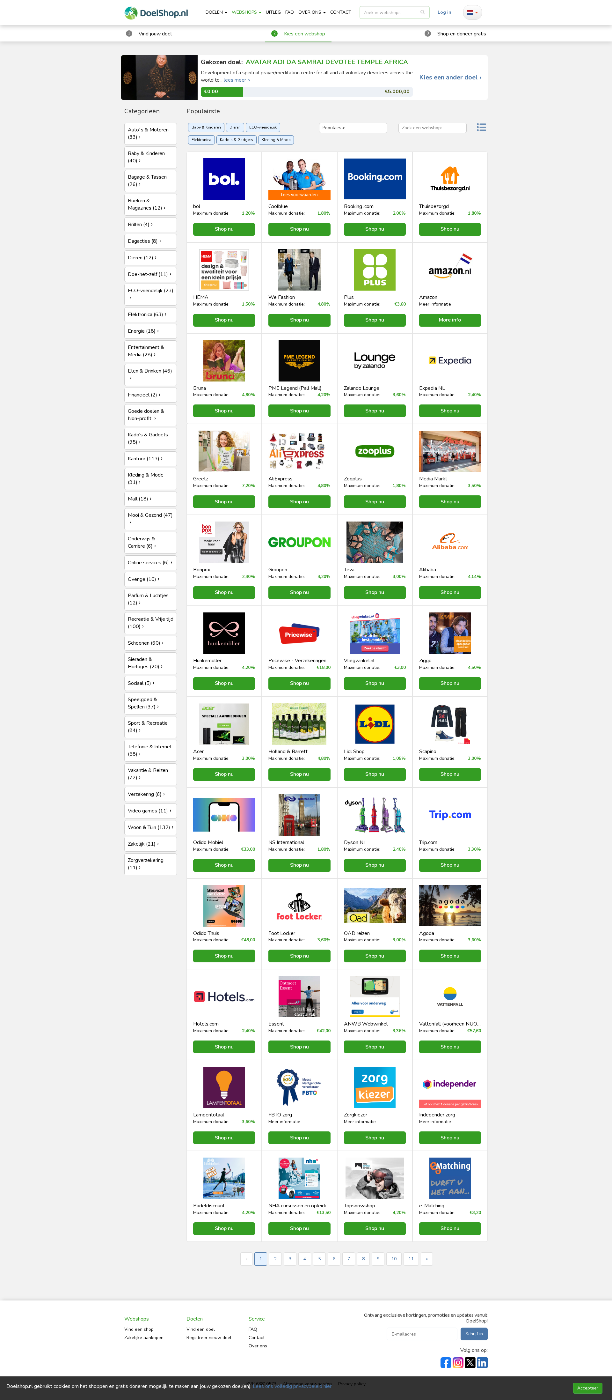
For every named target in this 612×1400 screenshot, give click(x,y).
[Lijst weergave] (481, 128)
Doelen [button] (215, 12)
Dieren (235, 127)
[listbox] (395, 12)
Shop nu (224, 229)
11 (411, 1259)
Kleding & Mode (276, 139)
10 (394, 1259)
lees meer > (237, 80)
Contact (257, 1338)
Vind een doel (200, 1329)
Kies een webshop (304, 33)
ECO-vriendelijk (263, 127)
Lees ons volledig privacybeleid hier (292, 1386)
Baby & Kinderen (206, 127)
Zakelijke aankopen (144, 1338)
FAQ (289, 12)
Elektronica (201, 139)
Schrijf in (474, 1334)
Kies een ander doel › (450, 77)
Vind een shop (139, 1329)
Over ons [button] (310, 12)
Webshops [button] (245, 12)
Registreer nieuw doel (208, 1338)
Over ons (258, 1346)
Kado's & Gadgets (236, 139)
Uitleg (273, 12)
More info (450, 319)
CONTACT (340, 12)
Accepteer (587, 1388)
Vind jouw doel (155, 33)
